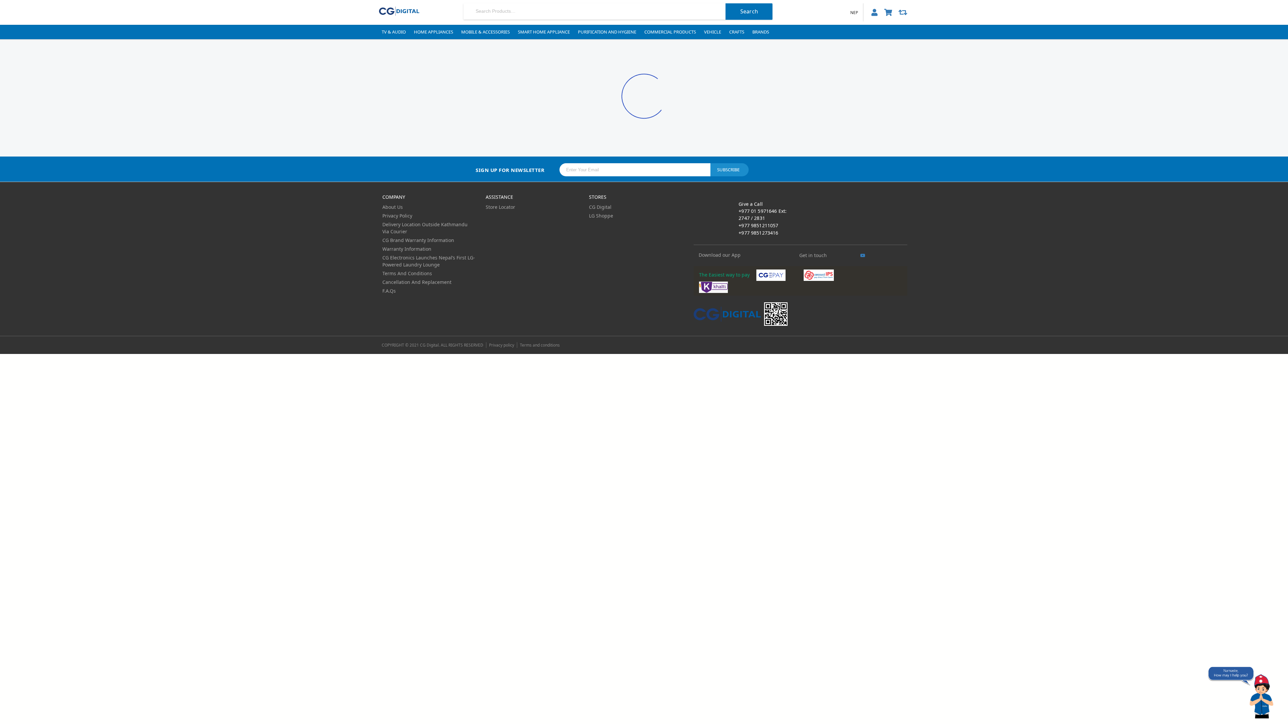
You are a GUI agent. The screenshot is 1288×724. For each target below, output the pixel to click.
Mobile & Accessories (485, 32)
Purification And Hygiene (607, 32)
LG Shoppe (601, 216)
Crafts (736, 32)
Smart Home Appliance (544, 32)
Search (749, 11)
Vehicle (712, 32)
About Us (392, 207)
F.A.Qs (389, 291)
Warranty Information (406, 249)
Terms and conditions (540, 345)
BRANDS (760, 32)
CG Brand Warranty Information (418, 240)
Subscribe (728, 170)
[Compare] (903, 12)
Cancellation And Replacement (416, 282)
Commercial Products (670, 32)
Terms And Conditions (407, 273)
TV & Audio (394, 32)
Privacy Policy (397, 216)
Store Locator (500, 207)
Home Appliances (433, 32)
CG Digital (600, 207)
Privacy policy (501, 345)
